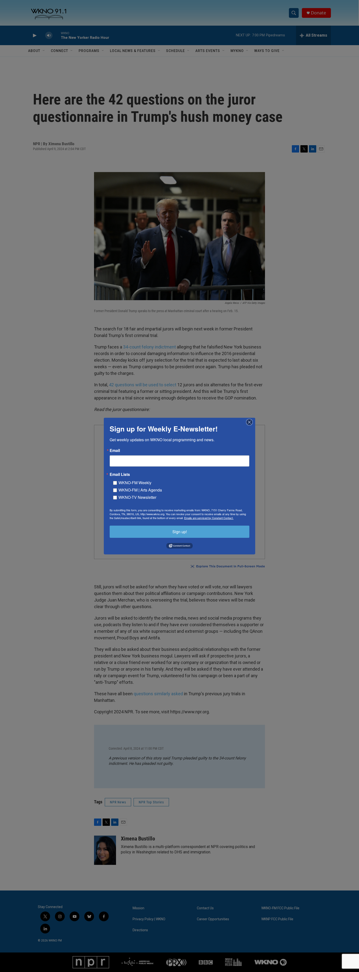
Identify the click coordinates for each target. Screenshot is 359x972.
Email (115, 450)
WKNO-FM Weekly (134, 482)
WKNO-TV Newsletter (137, 497)
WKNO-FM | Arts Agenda (140, 489)
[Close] (251, 422)
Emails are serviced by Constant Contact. (208, 518)
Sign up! (179, 531)
